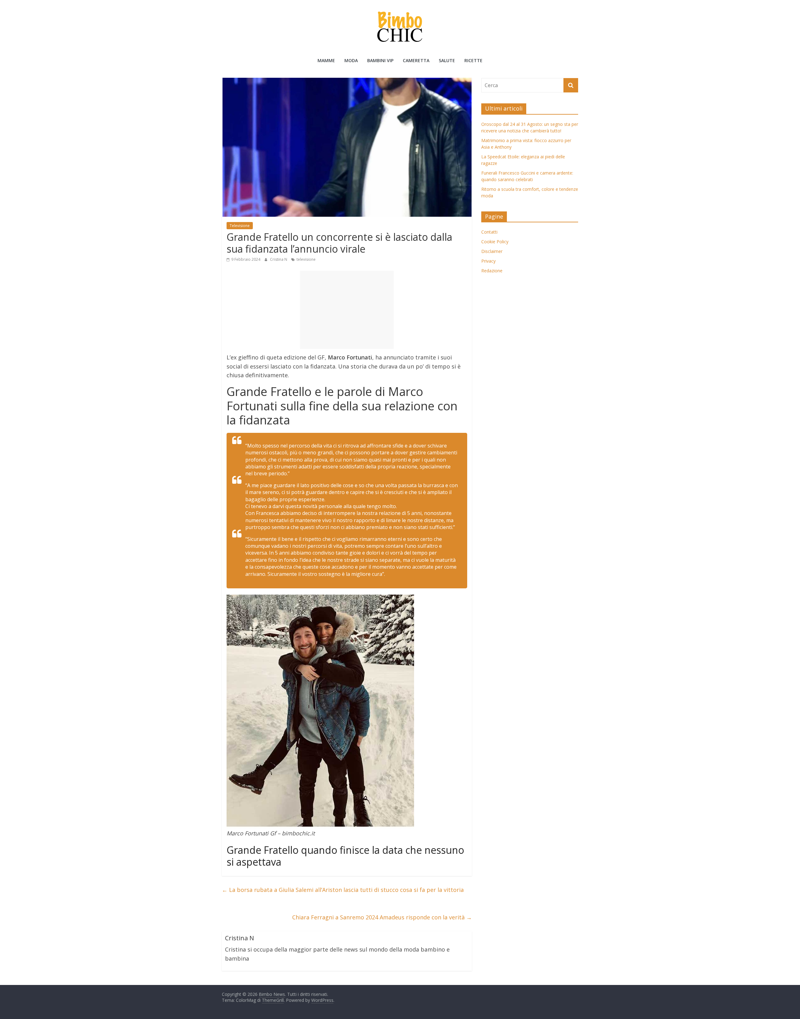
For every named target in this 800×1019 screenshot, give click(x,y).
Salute (447, 60)
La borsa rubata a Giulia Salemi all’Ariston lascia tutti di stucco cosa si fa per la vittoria (343, 889)
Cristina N (279, 259)
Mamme (326, 60)
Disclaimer (491, 251)
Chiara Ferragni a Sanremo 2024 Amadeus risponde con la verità (382, 917)
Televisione (240, 225)
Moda (351, 60)
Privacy (488, 261)
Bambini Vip (380, 60)
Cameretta (416, 60)
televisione (306, 259)
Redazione (491, 271)
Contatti (489, 232)
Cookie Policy (494, 242)
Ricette (473, 60)
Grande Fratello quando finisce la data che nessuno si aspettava (345, 855)
